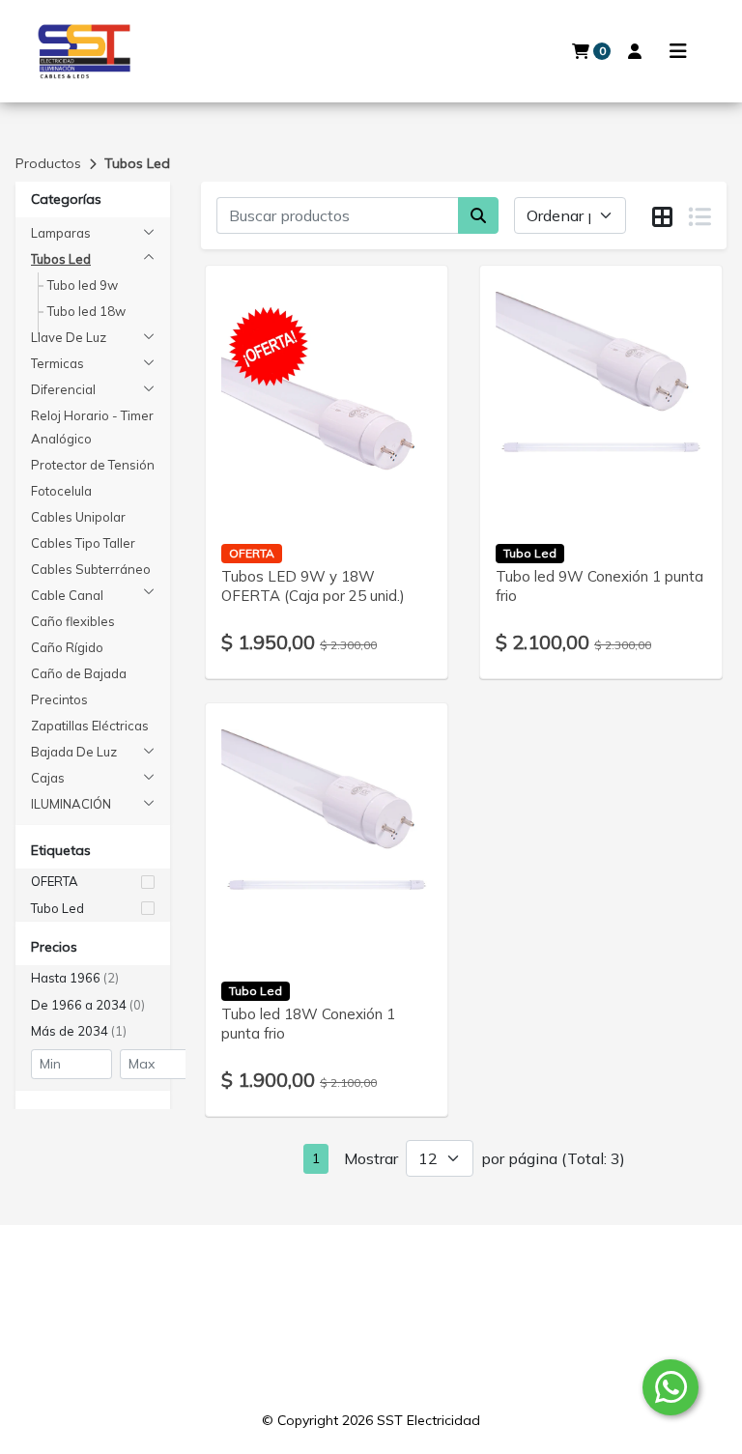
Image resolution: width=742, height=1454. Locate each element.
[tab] (662, 216)
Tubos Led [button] (61, 259)
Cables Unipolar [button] (78, 517)
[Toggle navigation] (678, 51)
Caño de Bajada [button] (79, 673)
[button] (92, 882)
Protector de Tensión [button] (93, 464)
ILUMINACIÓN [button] (71, 804)
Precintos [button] (59, 699)
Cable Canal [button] (67, 595)
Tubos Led (137, 163)
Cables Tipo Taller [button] (83, 543)
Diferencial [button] (63, 389)
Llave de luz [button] (68, 337)
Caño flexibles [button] (73, 621)
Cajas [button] (48, 777)
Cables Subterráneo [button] (91, 569)
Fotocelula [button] (61, 491)
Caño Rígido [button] (67, 647)
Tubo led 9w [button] (82, 285)
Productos (48, 163)
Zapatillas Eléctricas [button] (90, 725)
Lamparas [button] (61, 233)
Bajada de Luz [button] (74, 751)
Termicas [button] (57, 363)
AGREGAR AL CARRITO (327, 447)
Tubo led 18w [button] (86, 311)
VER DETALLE (300, 497)
